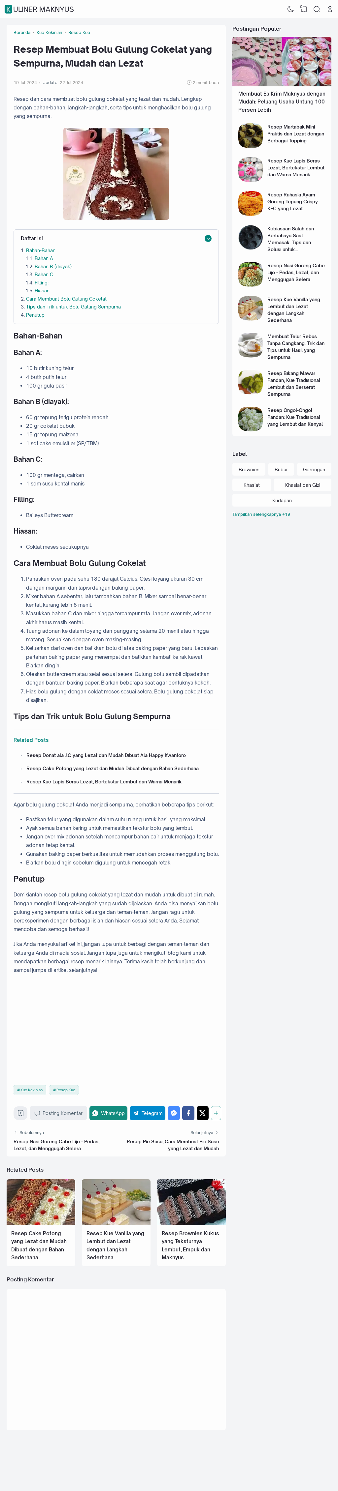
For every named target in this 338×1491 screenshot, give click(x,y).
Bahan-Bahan (40, 250)
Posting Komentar (63, 1113)
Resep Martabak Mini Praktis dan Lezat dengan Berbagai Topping (295, 133)
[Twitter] (203, 1113)
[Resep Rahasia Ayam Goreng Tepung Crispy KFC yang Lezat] (250, 214)
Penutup (35, 315)
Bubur (281, 469)
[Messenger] (174, 1113)
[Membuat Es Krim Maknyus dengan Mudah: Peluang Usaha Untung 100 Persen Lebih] (281, 84)
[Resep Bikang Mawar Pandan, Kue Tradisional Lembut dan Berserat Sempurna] (250, 392)
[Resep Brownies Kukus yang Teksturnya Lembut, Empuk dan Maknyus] (191, 1223)
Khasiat (252, 485)
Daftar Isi (32, 238)
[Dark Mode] (290, 9)
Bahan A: (44, 258)
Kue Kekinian (31, 1090)
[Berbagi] (216, 1113)
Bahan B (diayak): (54, 266)
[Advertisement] (116, 1030)
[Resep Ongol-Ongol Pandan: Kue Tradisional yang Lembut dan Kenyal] (250, 429)
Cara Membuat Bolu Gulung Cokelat (66, 299)
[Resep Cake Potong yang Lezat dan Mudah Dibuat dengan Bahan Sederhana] (41, 1223)
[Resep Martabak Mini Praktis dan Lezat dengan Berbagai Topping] (250, 146)
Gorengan (314, 469)
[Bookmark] (20, 1115)
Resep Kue (65, 1090)
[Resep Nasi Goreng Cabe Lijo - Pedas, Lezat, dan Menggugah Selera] (250, 285)
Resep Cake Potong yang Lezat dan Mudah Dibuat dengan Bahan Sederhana (112, 768)
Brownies (249, 469)
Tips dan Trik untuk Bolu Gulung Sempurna (73, 306)
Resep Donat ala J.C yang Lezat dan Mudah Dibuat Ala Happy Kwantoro (106, 755)
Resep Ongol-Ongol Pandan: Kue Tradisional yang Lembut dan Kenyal (295, 417)
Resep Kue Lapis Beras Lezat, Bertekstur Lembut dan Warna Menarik (104, 781)
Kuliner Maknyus (40, 9)
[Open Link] (329, 9)
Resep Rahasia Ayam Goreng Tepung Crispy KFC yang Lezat (292, 201)
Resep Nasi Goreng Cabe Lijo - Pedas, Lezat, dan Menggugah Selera (296, 272)
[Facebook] (188, 1113)
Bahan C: (44, 274)
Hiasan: (43, 290)
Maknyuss (291, 1478)
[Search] (317, 9)
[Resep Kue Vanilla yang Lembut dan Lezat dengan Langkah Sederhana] (116, 1223)
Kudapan (282, 500)
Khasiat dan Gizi (302, 485)
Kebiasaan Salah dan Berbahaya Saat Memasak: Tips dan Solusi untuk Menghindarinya (290, 242)
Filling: (42, 282)
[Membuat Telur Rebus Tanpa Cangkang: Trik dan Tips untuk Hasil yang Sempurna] (250, 356)
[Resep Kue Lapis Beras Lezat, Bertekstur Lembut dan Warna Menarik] (250, 180)
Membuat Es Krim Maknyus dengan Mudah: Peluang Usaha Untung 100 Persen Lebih (281, 102)
